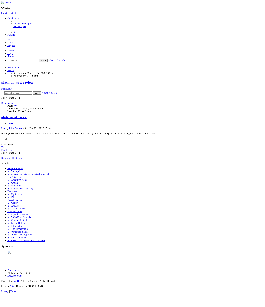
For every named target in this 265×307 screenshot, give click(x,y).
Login (10, 53)
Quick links (13, 18)
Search (10, 50)
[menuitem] (22, 23)
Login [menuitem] (10, 42)
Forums (11, 34)
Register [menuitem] (11, 45)
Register (11, 56)
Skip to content (8, 13)
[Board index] (6, 2)
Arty (12, 286)
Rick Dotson (7, 103)
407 (16, 105)
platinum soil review (17, 82)
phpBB (17, 281)
